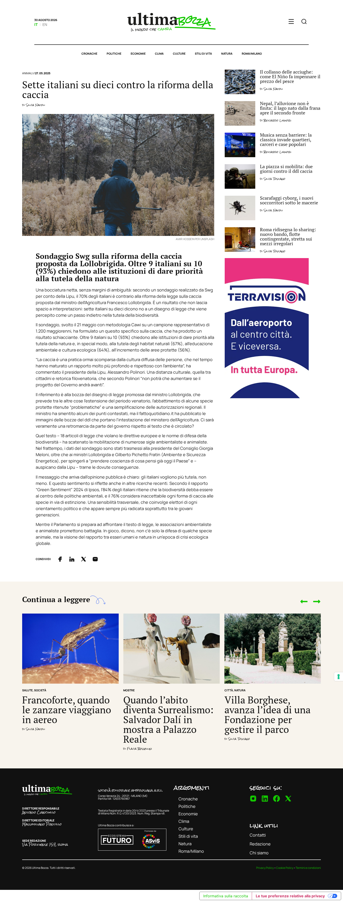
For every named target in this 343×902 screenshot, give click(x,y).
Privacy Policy (265, 868)
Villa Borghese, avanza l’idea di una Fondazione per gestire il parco (267, 714)
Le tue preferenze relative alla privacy (290, 896)
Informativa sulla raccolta (225, 896)
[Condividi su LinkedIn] (72, 559)
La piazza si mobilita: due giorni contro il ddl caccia (286, 168)
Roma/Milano (252, 54)
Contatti (258, 835)
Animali (27, 73)
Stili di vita (203, 54)
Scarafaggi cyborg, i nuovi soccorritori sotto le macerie (289, 200)
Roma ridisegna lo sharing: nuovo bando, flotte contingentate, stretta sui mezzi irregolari (288, 236)
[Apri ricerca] (304, 22)
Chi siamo (259, 853)
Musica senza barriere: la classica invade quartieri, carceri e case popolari (286, 139)
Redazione (260, 844)
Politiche (114, 54)
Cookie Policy (284, 868)
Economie (138, 54)
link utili (264, 825)
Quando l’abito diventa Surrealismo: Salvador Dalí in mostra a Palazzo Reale (168, 719)
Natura (226, 54)
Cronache (89, 54)
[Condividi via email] (95, 559)
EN (44, 24)
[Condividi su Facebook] (60, 559)
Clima (159, 54)
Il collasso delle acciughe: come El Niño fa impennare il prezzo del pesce (290, 76)
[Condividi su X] (83, 559)
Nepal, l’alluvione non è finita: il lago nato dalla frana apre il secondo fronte (290, 108)
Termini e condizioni (308, 868)
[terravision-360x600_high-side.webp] (267, 396)
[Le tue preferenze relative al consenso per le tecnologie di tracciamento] (338, 676)
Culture (179, 54)
